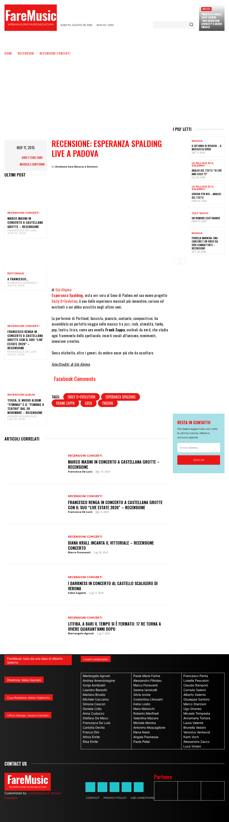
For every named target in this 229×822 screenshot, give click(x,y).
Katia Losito (141, 704)
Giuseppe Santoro (196, 699)
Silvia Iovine (142, 694)
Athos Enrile (91, 737)
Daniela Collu (92, 709)
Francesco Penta (195, 676)
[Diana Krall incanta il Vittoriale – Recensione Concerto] (34, 544)
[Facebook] (86, 273)
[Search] (191, 24)
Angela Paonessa (145, 737)
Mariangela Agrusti (81, 633)
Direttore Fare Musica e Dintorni (32, 160)
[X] (100, 273)
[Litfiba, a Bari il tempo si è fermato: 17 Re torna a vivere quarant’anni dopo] (34, 625)
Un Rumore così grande (206, 218)
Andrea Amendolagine (99, 680)
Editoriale (15, 273)
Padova (107, 403)
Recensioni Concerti (55, 53)
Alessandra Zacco (196, 741)
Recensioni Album (21, 395)
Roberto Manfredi (22, 282)
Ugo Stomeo (192, 709)
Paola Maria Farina (146, 676)
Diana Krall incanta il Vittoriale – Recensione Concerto (111, 545)
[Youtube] (139, 787)
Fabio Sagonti (77, 592)
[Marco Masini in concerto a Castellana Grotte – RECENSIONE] (25, 195)
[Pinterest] (140, 273)
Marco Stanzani (194, 704)
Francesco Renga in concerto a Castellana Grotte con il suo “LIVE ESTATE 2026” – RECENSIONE (25, 339)
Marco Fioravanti (79, 552)
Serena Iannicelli (145, 690)
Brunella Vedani (194, 727)
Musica (206, 9)
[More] (154, 273)
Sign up (198, 460)
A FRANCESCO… (17, 279)
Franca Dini (91, 732)
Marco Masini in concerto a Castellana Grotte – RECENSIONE (25, 222)
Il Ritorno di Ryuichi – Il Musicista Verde (207, 147)
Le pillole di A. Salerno (203, 164)
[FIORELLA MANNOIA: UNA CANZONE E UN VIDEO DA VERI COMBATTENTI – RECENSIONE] (180, 241)
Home (8, 53)
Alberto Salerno (194, 694)
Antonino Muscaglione (149, 727)
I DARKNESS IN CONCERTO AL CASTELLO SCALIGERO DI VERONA (113, 585)
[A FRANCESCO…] (25, 255)
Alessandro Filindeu (147, 680)
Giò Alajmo (63, 289)
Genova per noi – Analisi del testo (206, 195)
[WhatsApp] (113, 273)
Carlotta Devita (94, 727)
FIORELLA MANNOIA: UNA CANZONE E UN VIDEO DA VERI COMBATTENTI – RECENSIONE (205, 243)
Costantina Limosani (148, 699)
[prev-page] (175, 261)
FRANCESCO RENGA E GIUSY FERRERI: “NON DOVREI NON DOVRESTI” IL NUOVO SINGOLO (211, 21)
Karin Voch (191, 737)
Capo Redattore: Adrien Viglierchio (28, 697)
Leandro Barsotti (95, 690)
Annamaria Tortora (196, 718)
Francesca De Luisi (21, 230)
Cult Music (200, 213)
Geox (88, 403)
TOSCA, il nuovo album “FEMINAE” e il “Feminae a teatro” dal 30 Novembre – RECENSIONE (25, 406)
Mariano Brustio (94, 694)
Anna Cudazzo (93, 713)
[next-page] (183, 261)
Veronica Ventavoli (196, 732)
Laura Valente (193, 723)
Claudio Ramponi (195, 685)
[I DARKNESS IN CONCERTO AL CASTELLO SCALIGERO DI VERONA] (34, 585)
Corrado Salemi (194, 690)
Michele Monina (144, 723)
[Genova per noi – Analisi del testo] (180, 194)
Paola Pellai (141, 741)
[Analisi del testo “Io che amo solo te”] (180, 170)
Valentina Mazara (145, 718)
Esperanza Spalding (67, 295)
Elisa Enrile (90, 741)
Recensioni (26, 53)
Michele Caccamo (96, 699)
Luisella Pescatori (196, 680)
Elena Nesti (141, 732)
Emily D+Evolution (65, 301)
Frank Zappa (65, 403)
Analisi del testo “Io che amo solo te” (207, 172)
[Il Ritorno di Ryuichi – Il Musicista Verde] (180, 146)
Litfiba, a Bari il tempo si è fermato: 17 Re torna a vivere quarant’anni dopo (114, 626)
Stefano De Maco (95, 718)
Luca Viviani (192, 746)
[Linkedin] (127, 273)
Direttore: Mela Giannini (24, 680)
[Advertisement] (114, 89)
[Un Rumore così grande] (180, 217)
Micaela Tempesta (196, 713)
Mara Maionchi (144, 709)
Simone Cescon (94, 704)
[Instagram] (102, 787)
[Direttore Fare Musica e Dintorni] (12, 161)
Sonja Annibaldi (94, 685)
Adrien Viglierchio (22, 416)
